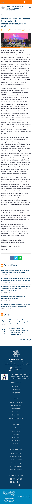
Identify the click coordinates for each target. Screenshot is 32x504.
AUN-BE (27, 378)
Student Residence (16, 409)
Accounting (16, 386)
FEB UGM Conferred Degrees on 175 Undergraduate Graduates (13, 297)
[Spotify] (17, 482)
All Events (24, 339)
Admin (28, 30)
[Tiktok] (12, 485)
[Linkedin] (21, 479)
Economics (16, 389)
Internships (16, 440)
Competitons (16, 412)
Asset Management (16, 469)
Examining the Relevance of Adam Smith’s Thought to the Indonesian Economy (15, 271)
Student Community (16, 402)
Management (16, 393)
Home (3, 15)
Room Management (16, 466)
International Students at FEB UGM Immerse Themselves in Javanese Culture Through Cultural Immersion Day (15, 288)
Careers (16, 444)
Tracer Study (16, 434)
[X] (17, 479)
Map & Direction (17, 368)
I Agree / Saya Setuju (23, 496)
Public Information (16, 456)
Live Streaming (16, 463)
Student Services (16, 405)
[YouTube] (11, 482)
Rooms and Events (16, 460)
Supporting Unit (16, 453)
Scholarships (16, 415)
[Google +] (14, 482)
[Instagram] (14, 479)
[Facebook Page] (11, 479)
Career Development (16, 418)
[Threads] (21, 482)
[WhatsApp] (19, 485)
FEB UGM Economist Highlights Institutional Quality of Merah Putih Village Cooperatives (15, 279)
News (7, 15)
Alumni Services (16, 431)
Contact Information (17, 370)
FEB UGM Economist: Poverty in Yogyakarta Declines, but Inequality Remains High (15, 305)
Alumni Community (16, 428)
